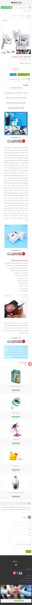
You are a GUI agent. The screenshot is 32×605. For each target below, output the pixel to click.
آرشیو (25, 364)
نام (30, 521)
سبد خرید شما (6, 7)
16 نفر (11, 74)
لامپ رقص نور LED (15, 412)
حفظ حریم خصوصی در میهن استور (24, 580)
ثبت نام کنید (10, 600)
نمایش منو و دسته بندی (23, 7)
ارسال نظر (28, 551)
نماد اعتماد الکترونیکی (27, 578)
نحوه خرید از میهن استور (26, 582)
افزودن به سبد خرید (22, 74)
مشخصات (28, 15)
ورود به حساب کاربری (19, 600)
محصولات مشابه (22, 15)
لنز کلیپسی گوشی (15, 352)
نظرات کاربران (13, 15)
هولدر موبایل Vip (16, 439)
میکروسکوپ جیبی (23, 352)
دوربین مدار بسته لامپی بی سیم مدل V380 (16, 492)
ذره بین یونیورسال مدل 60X (15, 349)
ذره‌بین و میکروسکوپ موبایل (13, 354)
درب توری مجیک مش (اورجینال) (15, 386)
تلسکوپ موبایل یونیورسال (17, 347)
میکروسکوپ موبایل (17, 357)
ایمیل (30, 526)
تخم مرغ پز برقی (16, 466)
